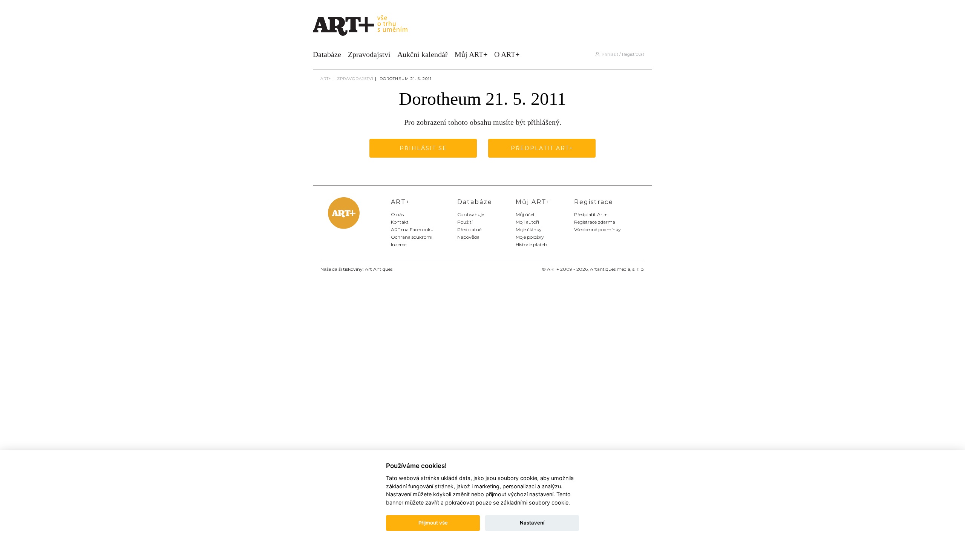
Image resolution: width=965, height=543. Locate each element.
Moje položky (530, 237)
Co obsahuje (470, 214)
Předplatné (469, 229)
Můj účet (525, 214)
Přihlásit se (423, 148)
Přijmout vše (433, 523)
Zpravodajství (369, 54)
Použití (465, 222)
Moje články (529, 229)
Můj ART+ (471, 54)
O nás (397, 214)
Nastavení (532, 523)
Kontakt (400, 222)
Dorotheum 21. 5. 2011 (406, 78)
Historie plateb (531, 244)
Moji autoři (527, 222)
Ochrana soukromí (411, 237)
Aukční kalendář (422, 54)
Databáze (327, 54)
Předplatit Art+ (542, 148)
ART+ (325, 78)
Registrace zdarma (594, 222)
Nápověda (468, 237)
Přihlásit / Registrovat (621, 54)
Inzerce (398, 244)
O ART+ (506, 54)
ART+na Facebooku (412, 229)
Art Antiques (378, 269)
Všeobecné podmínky (597, 229)
